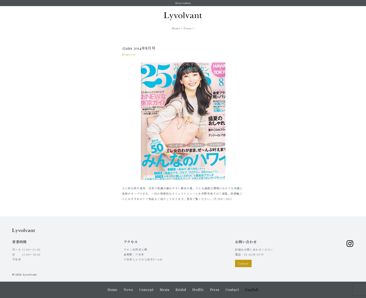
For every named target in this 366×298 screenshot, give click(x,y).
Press (188, 28)
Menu (164, 289)
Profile (198, 289)
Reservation (182, 3)
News (128, 289)
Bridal (181, 289)
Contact (243, 263)
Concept (146, 289)
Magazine (129, 54)
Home (176, 28)
